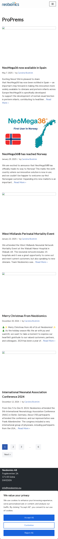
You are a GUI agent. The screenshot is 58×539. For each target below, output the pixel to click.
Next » (7, 454)
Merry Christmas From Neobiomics (24, 315)
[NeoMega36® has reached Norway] (29, 131)
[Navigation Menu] (52, 4)
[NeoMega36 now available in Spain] (29, 44)
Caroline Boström (25, 73)
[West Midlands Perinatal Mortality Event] (29, 211)
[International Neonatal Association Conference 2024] (29, 369)
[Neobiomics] (10, 4)
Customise (29, 525)
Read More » (20, 182)
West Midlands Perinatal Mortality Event (28, 233)
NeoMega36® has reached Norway (24, 154)
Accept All (29, 517)
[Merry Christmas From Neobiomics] (29, 291)
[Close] (55, 493)
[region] (29, 515)
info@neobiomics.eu (11, 488)
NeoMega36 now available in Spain (24, 67)
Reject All (29, 533)
